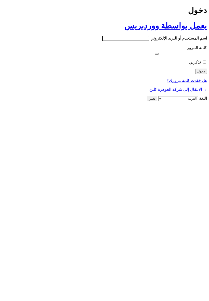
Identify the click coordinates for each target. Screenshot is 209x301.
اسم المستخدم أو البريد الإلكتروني (178, 38)
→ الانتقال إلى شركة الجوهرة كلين (178, 89)
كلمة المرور (197, 47)
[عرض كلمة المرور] (157, 54)
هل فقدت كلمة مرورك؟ (187, 80)
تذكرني (195, 62)
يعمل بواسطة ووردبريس (165, 25)
